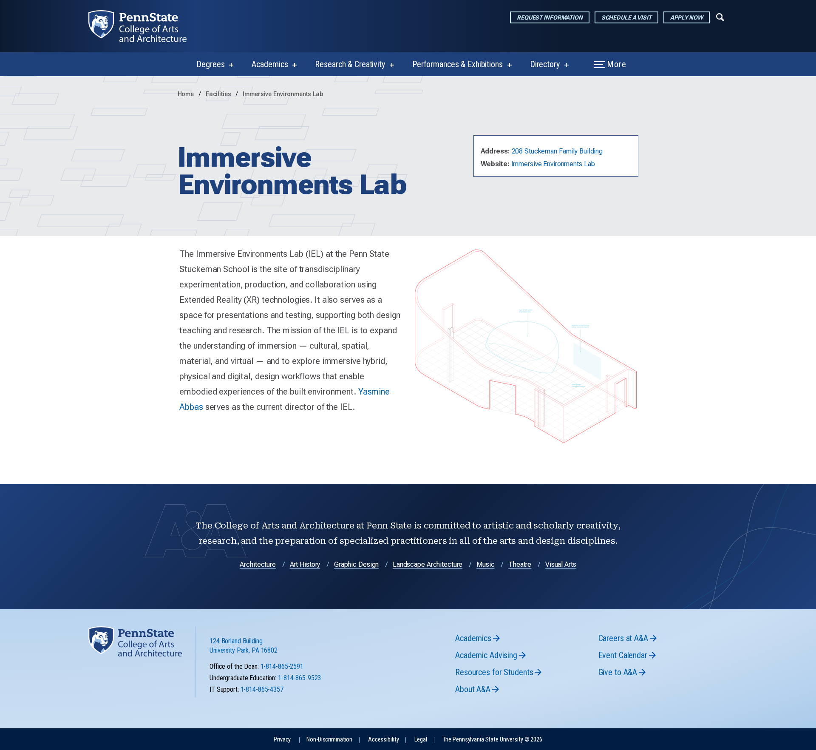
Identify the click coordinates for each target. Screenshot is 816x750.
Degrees (210, 64)
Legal (420, 739)
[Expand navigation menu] (720, 16)
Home (186, 94)
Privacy (282, 739)
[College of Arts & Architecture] (144, 26)
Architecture (258, 564)
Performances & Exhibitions (457, 64)
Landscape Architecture (427, 564)
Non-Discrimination (329, 739)
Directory (545, 64)
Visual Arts (560, 564)
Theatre (519, 564)
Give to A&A (618, 672)
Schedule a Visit (626, 17)
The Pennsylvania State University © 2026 (492, 739)
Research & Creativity (350, 64)
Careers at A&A (623, 638)
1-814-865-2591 (282, 666)
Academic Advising (486, 655)
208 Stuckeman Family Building (557, 151)
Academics (270, 64)
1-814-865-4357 (262, 689)
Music (485, 564)
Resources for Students (494, 672)
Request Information (550, 17)
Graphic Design (356, 564)
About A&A (472, 689)
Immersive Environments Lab (283, 94)
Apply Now (686, 17)
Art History (305, 564)
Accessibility (383, 739)
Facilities (219, 94)
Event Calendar (622, 655)
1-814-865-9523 (299, 678)
